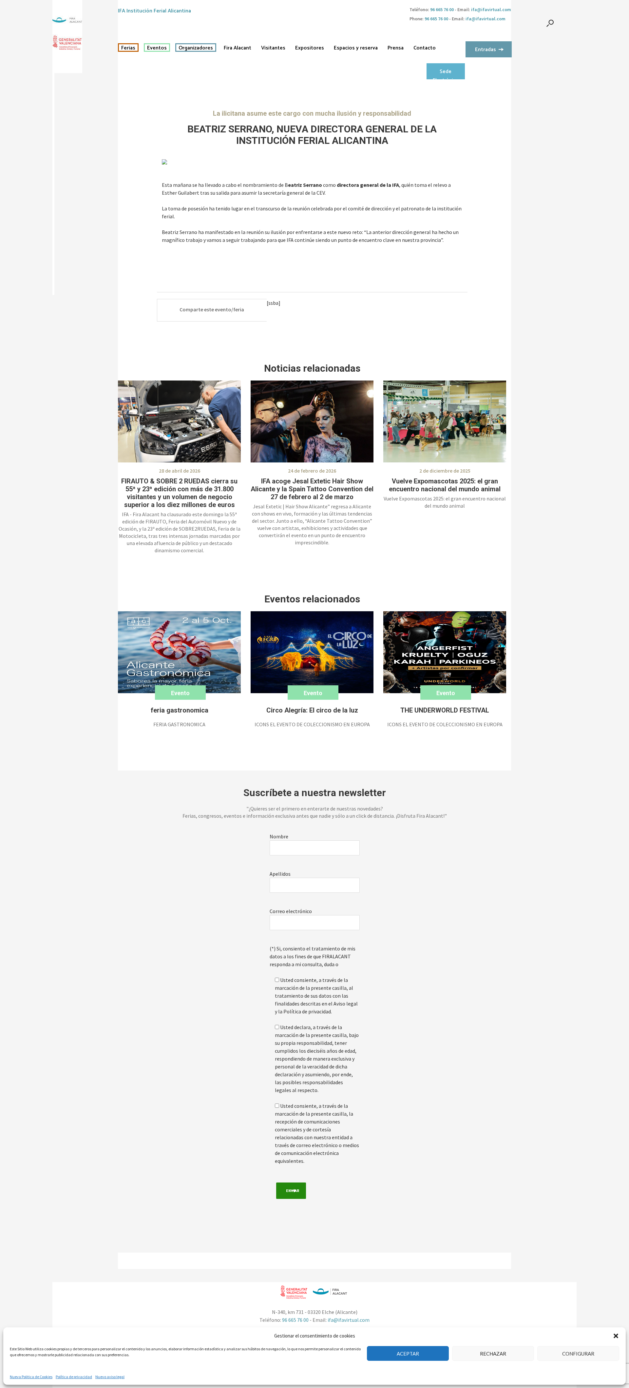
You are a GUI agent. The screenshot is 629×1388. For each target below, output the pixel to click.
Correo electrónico (291, 911)
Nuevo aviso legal (109, 1376)
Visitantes (273, 48)
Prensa (396, 48)
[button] (616, 1336)
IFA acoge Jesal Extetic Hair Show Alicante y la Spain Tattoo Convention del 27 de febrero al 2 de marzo (312, 489)
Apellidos (280, 873)
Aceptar (408, 1354)
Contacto (424, 48)
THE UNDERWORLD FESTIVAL (444, 710)
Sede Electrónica (445, 73)
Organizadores (196, 48)
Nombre (279, 836)
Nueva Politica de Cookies (31, 1376)
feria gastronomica (179, 710)
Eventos (157, 48)
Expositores (309, 48)
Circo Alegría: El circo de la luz (312, 710)
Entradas (485, 49)
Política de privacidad (74, 1376)
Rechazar (493, 1354)
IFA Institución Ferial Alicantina (154, 11)
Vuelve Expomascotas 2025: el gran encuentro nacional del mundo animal (445, 485)
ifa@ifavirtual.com (491, 9)
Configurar (578, 1354)
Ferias (128, 48)
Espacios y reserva (356, 48)
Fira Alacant (237, 48)
